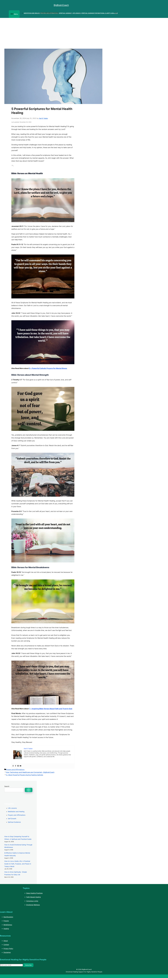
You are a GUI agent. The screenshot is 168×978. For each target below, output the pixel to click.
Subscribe (28, 965)
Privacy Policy (8, 948)
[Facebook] (15, 766)
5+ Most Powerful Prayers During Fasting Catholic (24, 775)
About (6, 941)
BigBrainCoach (61, 5)
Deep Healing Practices (34, 893)
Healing (6, 929)
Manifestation (8, 917)
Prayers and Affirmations (49, 13)
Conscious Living (32, 901)
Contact (6, 945)
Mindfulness (8, 925)
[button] (116, 13)
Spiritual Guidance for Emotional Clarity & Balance (99, 13)
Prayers (6, 921)
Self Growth (12, 818)
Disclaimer (7, 952)
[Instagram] (13, 766)
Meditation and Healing (32, 13)
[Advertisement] (83, 31)
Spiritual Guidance (65, 13)
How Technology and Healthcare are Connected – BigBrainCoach (30, 772)
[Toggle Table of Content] (12, 166)
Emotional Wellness (33, 905)
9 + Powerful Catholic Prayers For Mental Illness (48, 368)
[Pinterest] (18, 766)
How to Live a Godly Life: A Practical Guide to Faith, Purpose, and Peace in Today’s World (17, 863)
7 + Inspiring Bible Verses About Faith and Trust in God (50, 709)
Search (6, 786)
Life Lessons (76, 13)
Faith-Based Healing (33, 897)
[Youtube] (20, 766)
